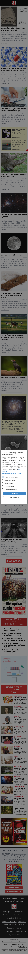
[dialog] (14, 477)
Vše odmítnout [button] (14, 497)
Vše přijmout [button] (14, 493)
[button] (14, 474)
